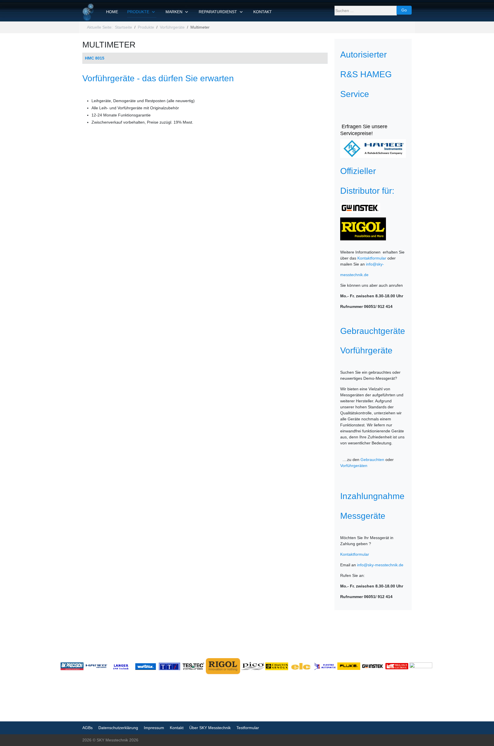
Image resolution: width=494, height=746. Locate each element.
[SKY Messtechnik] (88, 12)
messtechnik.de (354, 274)
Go (404, 10)
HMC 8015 (94, 58)
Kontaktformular (371, 258)
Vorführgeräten (353, 465)
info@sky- (375, 264)
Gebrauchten (372, 459)
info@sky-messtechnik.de (380, 565)
